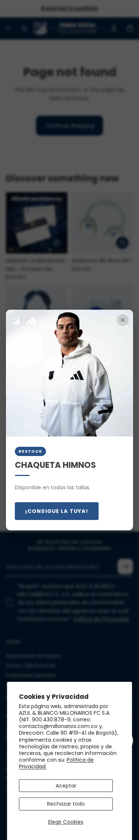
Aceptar (66, 785)
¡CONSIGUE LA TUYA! (56, 511)
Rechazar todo (66, 803)
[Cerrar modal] (123, 320)
